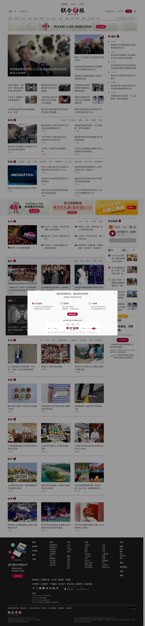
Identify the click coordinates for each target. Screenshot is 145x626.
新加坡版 (38, 303)
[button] (44, 303)
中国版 (94, 303)
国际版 (66, 303)
